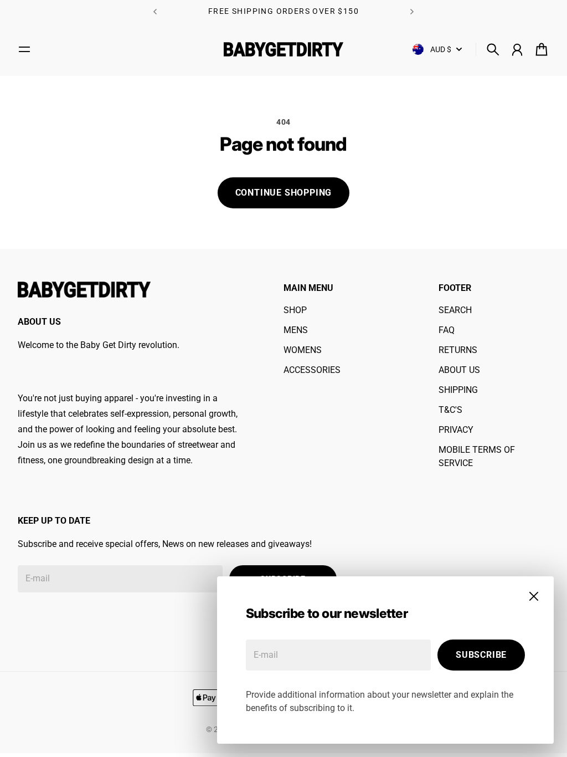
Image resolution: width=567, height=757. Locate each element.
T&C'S (450, 410)
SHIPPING (458, 390)
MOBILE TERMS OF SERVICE (477, 456)
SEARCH (455, 310)
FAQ (447, 330)
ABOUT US (459, 370)
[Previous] (155, 11)
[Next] (412, 11)
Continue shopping (283, 192)
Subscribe (481, 654)
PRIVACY (456, 429)
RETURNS (458, 350)
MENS (296, 330)
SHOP (295, 310)
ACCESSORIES (312, 370)
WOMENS (303, 350)
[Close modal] (534, 596)
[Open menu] (24, 49)
